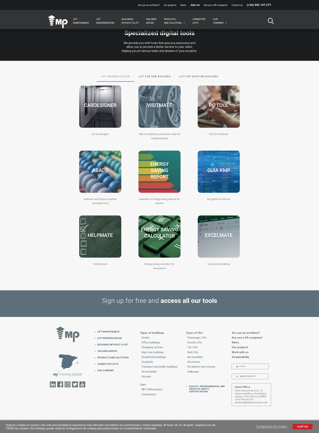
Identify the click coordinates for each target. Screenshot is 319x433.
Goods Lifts (194, 342)
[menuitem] (149, 5)
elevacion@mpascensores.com (251, 402)
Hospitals (147, 362)
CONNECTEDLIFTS (199, 21)
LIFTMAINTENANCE (81, 21)
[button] (269, 21)
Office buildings (151, 342)
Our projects (170, 5)
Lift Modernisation (109, 338)
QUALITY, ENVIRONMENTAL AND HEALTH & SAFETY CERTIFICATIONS (207, 389)
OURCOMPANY (218, 21)
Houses (146, 376)
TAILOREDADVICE (151, 21)
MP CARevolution (152, 389)
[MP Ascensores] (58, 21)
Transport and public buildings (160, 366)
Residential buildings (154, 357)
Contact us (237, 5)
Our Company (105, 370)
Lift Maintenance (108, 331)
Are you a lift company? (215, 5)
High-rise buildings (153, 352)
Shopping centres (152, 347)
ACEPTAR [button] (302, 426)
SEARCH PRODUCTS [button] (247, 376)
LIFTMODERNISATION (105, 21)
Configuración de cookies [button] (271, 426)
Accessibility (149, 371)
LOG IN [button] (242, 366)
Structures (193, 362)
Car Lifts (192, 347)
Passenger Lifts (197, 337)
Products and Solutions (113, 357)
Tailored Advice (107, 351)
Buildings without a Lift (112, 344)
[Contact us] (68, 367)
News (183, 5)
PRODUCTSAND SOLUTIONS (173, 21)
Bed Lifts (192, 352)
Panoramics (149, 394)
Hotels (146, 337)
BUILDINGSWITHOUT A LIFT (130, 21)
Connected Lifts (107, 364)
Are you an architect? (149, 5)
